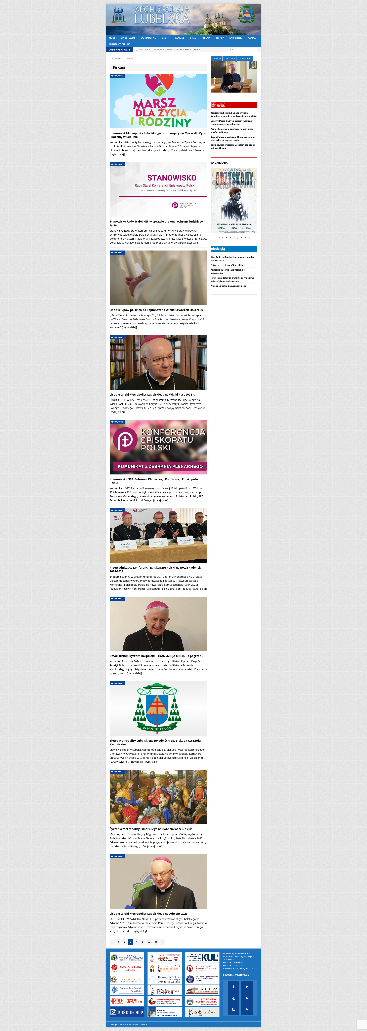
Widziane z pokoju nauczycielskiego (228, 286)
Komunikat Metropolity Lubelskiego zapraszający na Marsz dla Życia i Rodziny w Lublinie (158, 135)
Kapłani (179, 38)
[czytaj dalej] (117, 154)
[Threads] (247, 1009)
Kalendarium (245, 58)
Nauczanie (230, 58)
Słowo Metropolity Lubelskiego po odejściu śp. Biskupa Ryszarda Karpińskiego (155, 742)
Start (112, 38)
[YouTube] (233, 998)
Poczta (252, 38)
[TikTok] (233, 1009)
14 (156, 941)
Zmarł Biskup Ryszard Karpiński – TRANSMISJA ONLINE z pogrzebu (156, 656)
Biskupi (165, 38)
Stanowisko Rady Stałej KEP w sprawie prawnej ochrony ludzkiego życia (156, 223)
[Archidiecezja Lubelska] (183, 19)
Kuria (193, 38)
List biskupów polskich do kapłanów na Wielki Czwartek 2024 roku (156, 310)
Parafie (205, 38)
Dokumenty (235, 38)
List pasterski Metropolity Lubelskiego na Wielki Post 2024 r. (152, 394)
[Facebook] (233, 986)
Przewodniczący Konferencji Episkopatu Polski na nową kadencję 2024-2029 (156, 569)
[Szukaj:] (243, 49)
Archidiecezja (148, 38)
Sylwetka (216, 58)
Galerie (219, 38)
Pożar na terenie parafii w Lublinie (228, 265)
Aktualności (128, 38)
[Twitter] (247, 986)
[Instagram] (247, 998)
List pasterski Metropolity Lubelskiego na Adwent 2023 (148, 914)
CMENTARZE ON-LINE (119, 44)
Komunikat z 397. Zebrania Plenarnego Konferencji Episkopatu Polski (154, 481)
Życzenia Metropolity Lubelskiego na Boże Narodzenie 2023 (151, 829)
